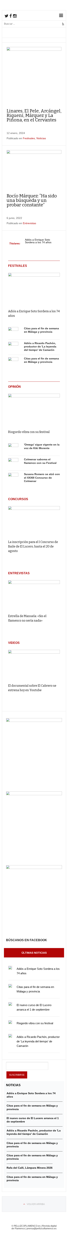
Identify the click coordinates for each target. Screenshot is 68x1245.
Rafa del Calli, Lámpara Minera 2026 (30, 1167)
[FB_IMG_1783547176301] (34, 867)
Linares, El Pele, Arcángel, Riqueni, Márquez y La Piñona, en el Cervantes (34, 115)
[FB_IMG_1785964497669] (34, 794)
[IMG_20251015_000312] (34, 720)
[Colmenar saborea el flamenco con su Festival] (13, 463)
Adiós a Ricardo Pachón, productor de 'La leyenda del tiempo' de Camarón (40, 346)
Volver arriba (36, 1204)
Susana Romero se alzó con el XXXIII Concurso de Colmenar (42, 477)
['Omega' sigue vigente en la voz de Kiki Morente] (13, 448)
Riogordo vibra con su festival (29, 432)
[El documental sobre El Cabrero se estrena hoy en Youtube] (34, 665)
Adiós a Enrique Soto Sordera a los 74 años (38, 241)
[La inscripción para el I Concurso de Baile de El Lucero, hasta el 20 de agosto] (34, 521)
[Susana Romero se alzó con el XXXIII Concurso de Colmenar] (13, 478)
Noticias (41, 138)
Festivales (29, 138)
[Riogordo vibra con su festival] (34, 409)
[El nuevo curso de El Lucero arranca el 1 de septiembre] (10, 1004)
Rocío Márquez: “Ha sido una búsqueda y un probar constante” (32, 200)
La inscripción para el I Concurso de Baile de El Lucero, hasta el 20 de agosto (33, 546)
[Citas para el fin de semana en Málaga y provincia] (13, 332)
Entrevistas (29, 223)
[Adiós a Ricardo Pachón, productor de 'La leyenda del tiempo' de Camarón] (13, 347)
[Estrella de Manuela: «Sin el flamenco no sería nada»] (34, 595)
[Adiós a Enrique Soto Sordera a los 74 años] (34, 288)
